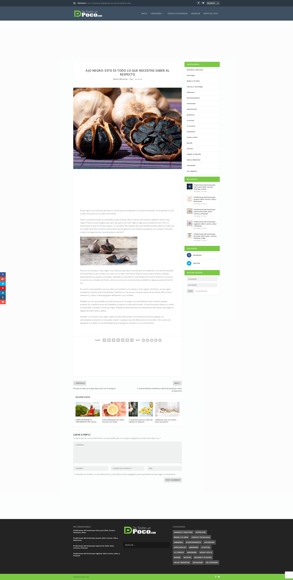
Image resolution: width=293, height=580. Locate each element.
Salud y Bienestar (120, 79)
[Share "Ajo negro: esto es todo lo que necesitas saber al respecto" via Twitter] (109, 340)
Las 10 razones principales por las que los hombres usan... (109, 3)
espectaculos (192, 109)
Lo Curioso (191, 126)
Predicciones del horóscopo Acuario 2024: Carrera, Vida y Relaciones (205, 199)
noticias (190, 148)
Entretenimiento (193, 98)
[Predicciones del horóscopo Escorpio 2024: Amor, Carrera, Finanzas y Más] (190, 235)
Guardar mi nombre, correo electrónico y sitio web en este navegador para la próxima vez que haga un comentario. (126, 474)
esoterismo (191, 103)
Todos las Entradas (177, 14)
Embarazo (191, 92)
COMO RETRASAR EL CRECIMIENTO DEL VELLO (86, 421)
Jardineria (190, 115)
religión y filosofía (194, 154)
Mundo (189, 143)
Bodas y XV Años (193, 81)
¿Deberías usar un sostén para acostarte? (165, 421)
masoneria (191, 132)
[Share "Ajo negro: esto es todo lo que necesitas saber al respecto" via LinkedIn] (122, 340)
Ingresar (195, 14)
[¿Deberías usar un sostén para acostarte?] (167, 409)
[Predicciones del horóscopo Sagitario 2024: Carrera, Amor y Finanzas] (190, 223)
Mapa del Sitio (211, 14)
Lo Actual (190, 120)
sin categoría (192, 171)
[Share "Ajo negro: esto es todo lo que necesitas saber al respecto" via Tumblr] (113, 340)
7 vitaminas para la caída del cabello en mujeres (141, 421)
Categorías (156, 14)
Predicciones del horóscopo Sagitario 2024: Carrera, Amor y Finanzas (205, 224)
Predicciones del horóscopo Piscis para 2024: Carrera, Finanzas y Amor (204, 187)
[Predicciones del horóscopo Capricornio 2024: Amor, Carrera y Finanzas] (190, 211)
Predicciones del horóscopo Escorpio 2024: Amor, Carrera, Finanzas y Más (205, 236)
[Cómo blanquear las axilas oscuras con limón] (114, 409)
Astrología (191, 75)
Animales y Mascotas (195, 70)
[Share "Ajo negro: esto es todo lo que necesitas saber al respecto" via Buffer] (127, 340)
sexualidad (191, 165)
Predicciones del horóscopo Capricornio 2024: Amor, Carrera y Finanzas (204, 211)
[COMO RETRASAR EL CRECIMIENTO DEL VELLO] (88, 409)
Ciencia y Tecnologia (195, 87)
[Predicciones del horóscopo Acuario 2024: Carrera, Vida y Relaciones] (190, 199)
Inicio (144, 14)
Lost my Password (201, 291)
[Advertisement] (142, 41)
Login (190, 291)
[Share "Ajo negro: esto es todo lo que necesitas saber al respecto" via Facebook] (104, 340)
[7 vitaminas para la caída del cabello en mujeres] (141, 409)
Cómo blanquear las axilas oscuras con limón (113, 421)
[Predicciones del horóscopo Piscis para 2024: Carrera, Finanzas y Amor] (190, 186)
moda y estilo (192, 137)
